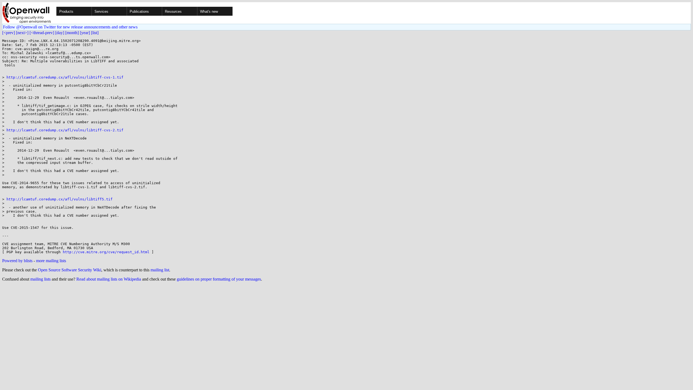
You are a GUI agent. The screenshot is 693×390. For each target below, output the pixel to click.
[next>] (22, 32)
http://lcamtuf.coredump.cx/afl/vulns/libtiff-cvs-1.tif (64, 77)
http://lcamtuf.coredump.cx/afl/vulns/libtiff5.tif (59, 199)
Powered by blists (17, 260)
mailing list (160, 270)
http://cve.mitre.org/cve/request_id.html (106, 252)
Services (101, 11)
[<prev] (8, 32)
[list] (95, 32)
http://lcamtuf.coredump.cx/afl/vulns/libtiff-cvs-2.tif (64, 130)
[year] (85, 32)
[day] (59, 32)
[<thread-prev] (42, 32)
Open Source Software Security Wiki (69, 270)
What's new (209, 11)
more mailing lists (51, 260)
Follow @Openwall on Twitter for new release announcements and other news (70, 27)
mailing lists (40, 279)
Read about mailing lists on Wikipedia (108, 279)
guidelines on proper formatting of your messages (219, 279)
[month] (72, 32)
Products (66, 11)
